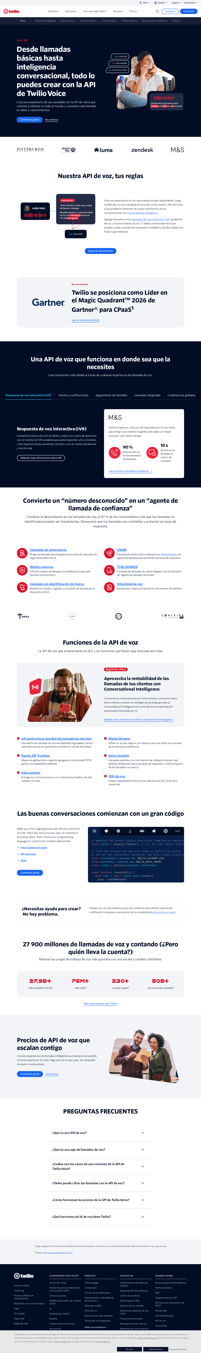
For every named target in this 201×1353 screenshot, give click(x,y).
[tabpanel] (100, 446)
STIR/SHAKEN (127, 567)
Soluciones (70, 11)
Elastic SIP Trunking (35, 755)
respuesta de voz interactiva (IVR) (150, 219)
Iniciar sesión (189, 3)
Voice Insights (118, 755)
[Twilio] (11, 11)
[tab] (29, 396)
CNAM (122, 550)
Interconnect (30, 772)
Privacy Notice (61, 1341)
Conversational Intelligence (142, 213)
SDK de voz (116, 776)
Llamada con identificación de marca (57, 584)
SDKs (23, 860)
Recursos (117, 11)
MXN (145, 3)
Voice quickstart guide (33, 847)
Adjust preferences (156, 1349)
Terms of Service (103, 1341)
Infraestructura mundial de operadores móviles (56, 738)
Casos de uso (67, 21)
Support (175, 3)
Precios (133, 11)
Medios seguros (42, 567)
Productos (53, 11)
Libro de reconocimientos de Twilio (58, 1253)
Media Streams (119, 738)
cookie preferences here (147, 1338)
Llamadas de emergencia (48, 550)
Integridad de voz (130, 584)
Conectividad (108, 21)
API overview (28, 854)
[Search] (157, 11)
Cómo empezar (129, 21)
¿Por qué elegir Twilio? (94, 11)
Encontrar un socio (164, 912)
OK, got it (129, 1349)
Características (87, 21)
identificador (170, 554)
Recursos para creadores (154, 21)
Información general (45, 21)
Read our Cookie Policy (178, 1349)
